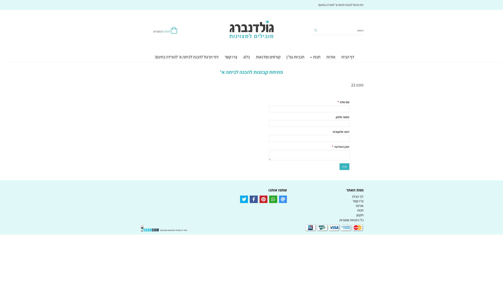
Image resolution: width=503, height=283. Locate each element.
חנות (316, 57)
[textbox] (251, 81)
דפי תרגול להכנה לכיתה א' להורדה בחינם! (187, 57)
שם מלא (343, 102)
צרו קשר (231, 57)
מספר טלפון (342, 117)
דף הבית (347, 57)
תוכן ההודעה (340, 147)
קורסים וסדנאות (268, 57)
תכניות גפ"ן (295, 57)
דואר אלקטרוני (340, 132)
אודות (330, 57)
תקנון (359, 215)
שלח (344, 166)
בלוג (246, 57)
